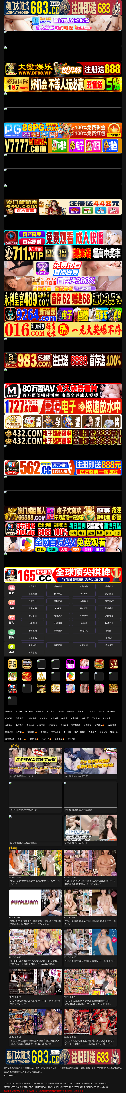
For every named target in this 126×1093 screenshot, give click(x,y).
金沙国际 (67, 732)
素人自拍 (109, 593)
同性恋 (109, 637)
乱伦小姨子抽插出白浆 (76, 843)
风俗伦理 (109, 645)
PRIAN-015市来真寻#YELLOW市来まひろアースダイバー (35, 883)
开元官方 (44, 732)
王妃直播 (96, 718)
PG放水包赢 (32, 718)
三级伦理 (33, 593)
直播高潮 (43, 718)
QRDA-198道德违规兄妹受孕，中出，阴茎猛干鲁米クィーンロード (35, 1002)
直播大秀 (114, 732)
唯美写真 (84, 630)
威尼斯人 (9, 711)
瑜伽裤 (84, 623)
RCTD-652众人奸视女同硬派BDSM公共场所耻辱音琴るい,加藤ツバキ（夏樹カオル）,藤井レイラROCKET (90, 1043)
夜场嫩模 (30, 725)
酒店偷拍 (74, 718)
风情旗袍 (33, 623)
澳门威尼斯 (10, 739)
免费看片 (92, 732)
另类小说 (33, 652)
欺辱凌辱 (33, 608)
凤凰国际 (20, 718)
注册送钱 (71, 711)
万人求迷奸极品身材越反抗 (24, 843)
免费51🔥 (20, 732)
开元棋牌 (29, 711)
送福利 (92, 711)
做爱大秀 (103, 732)
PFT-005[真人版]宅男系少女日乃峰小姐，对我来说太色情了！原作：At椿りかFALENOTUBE (35, 962)
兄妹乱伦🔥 (46, 739)
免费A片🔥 (34, 739)
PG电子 (60, 711)
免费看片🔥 (99, 725)
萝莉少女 (109, 586)
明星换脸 (58, 623)
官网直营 (40, 711)
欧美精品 (84, 586)
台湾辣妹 (33, 601)
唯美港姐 (84, 601)
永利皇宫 (87, 725)
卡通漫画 (33, 630)
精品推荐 (33, 586)
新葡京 (101, 711)
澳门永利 (50, 711)
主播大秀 (85, 718)
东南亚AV (109, 601)
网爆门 (109, 630)
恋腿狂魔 (109, 615)
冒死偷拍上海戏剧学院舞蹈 (79, 809)
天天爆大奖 (56, 732)
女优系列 (58, 615)
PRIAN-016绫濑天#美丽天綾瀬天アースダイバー (90, 960)
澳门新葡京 (52, 725)
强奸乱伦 (58, 586)
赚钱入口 (71, 739)
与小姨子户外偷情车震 (76, 776)
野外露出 (109, 608)
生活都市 (33, 645)
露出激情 (58, 630)
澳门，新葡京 (80, 732)
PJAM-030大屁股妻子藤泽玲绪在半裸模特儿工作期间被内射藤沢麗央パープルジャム (90, 883)
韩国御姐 (58, 601)
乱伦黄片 (106, 718)
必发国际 (41, 725)
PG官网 (19, 711)
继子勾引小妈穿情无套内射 (24, 809)
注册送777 (82, 711)
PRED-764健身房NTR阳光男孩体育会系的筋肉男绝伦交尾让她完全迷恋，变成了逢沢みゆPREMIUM (35, 1043)
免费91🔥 (22, 739)
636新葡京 (112, 725)
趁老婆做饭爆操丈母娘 (21, 776)
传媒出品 (33, 637)
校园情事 (58, 645)
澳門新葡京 (76, 725)
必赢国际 (9, 718)
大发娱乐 (64, 725)
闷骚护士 (109, 623)
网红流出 (84, 608)
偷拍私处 (9, 725)
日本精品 (58, 593)
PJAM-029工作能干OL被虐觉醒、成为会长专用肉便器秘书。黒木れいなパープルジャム (35, 922)
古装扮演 (33, 615)
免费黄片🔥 (60, 739)
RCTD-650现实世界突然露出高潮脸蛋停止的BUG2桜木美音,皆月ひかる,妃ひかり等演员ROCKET (87, 1003)
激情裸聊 (9, 732)
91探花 (58, 608)
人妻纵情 (84, 645)
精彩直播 (54, 718)
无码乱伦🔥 (32, 732)
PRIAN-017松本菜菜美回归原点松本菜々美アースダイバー (90, 922)
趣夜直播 (20, 725)
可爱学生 (84, 615)
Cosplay (83, 593)
